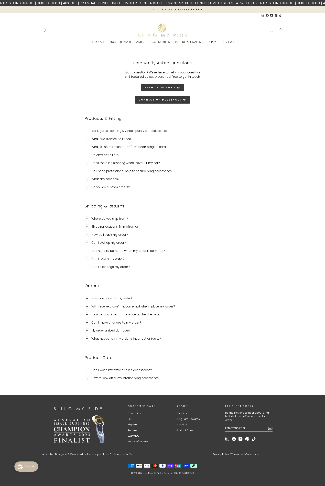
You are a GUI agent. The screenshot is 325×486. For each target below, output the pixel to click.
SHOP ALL (98, 42)
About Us (182, 413)
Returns (132, 430)
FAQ (130, 419)
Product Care (185, 430)
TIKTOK (211, 42)
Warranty (133, 436)
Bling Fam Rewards (188, 419)
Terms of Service (138, 441)
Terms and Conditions (245, 454)
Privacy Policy (221, 454)
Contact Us (135, 413)
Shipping (133, 424)
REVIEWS (228, 42)
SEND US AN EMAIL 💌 (162, 87)
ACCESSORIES (159, 42)
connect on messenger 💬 (162, 99)
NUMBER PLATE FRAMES (127, 42)
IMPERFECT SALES (188, 42)
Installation (183, 424)
